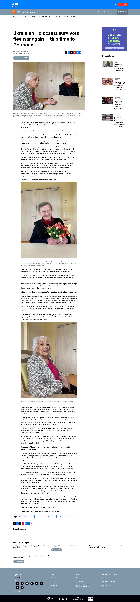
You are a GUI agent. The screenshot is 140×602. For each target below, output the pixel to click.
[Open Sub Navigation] (21, 17)
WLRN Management (106, 587)
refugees (61, 516)
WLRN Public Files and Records (109, 574)
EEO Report (104, 577)
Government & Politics (117, 61)
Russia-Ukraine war (49, 516)
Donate (53, 581)
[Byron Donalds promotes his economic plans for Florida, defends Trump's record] (107, 64)
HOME (13, 17)
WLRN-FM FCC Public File (82, 585)
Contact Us (54, 577)
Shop (77, 574)
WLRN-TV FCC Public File (82, 584)
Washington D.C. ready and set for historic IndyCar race (66, 546)
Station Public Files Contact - (108, 581)
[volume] (18, 12)
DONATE (124, 4)
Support (57, 17)
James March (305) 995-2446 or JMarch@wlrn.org (109, 584)
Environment (117, 114)
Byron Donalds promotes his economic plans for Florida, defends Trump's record (119, 68)
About (66, 17)
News (37, 516)
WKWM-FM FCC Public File (82, 586)
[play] (13, 12)
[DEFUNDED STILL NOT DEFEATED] (114, 39)
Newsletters (43, 17)
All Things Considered (25, 516)
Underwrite (54, 585)
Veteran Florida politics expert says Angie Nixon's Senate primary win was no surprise (119, 104)
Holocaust (71, 516)
